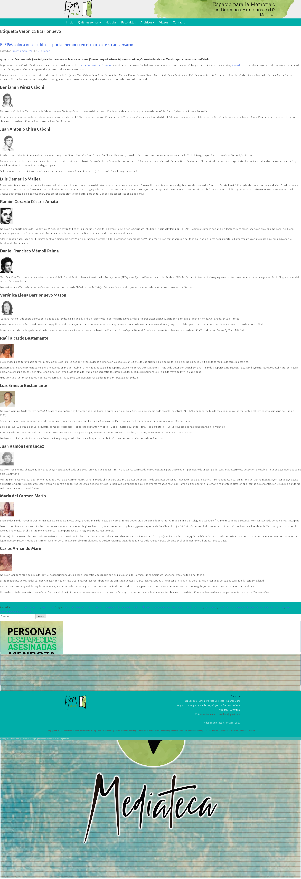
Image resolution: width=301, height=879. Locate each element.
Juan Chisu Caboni (146, 607)
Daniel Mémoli (126, 607)
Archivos (146, 22)
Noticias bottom (31, 607)
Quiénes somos (88, 22)
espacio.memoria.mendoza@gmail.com (220, 714)
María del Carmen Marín (232, 607)
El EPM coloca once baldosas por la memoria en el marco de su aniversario (66, 44)
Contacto (179, 22)
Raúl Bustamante (274, 607)
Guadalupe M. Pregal (29, 739)
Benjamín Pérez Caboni (77, 607)
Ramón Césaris (255, 607)
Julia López (43, 51)
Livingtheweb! (64, 739)
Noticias (111, 22)
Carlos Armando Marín (104, 607)
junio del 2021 (240, 65)
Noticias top (48, 607)
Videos (163, 22)
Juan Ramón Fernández (170, 607)
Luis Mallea (210, 607)
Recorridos (128, 22)
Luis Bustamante (194, 607)
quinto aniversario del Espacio (94, 65)
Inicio (69, 22)
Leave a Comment (24, 611)
